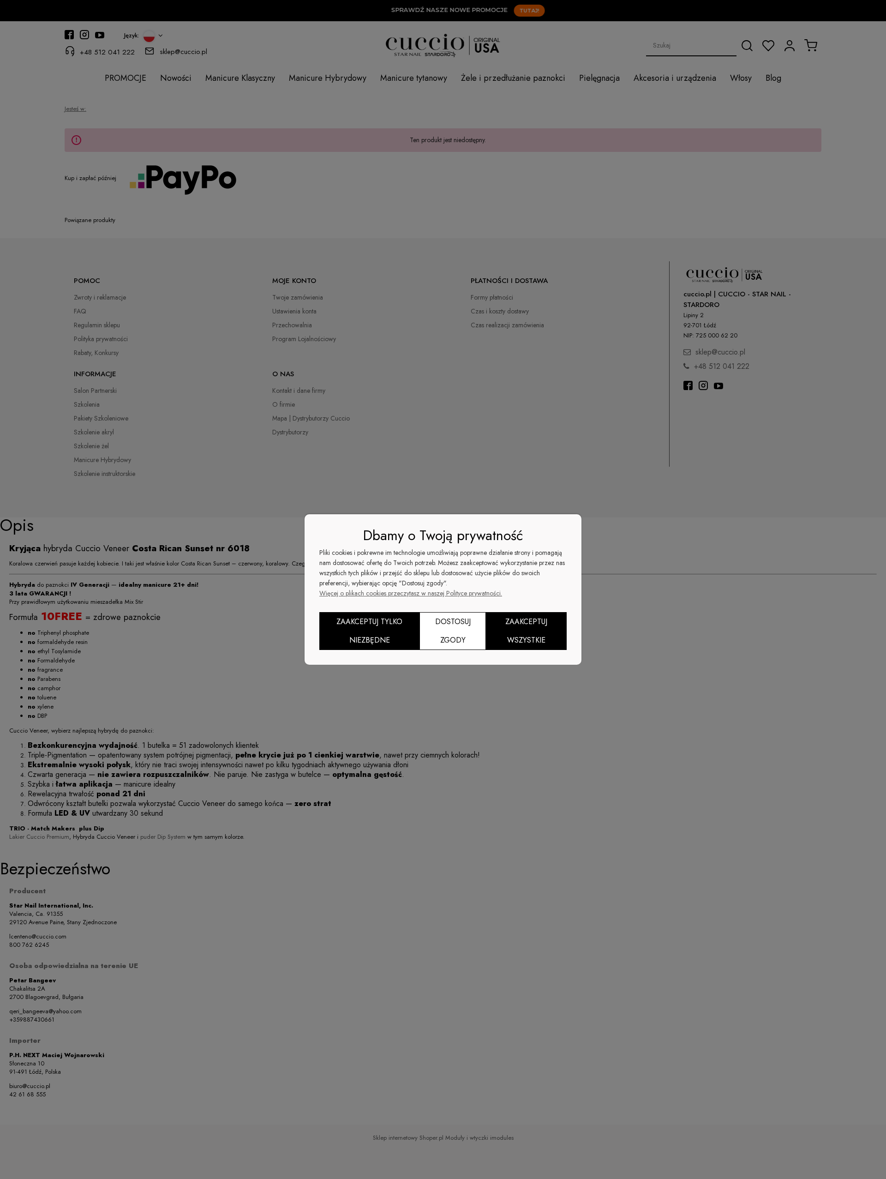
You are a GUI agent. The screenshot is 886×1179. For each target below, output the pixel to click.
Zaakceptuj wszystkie (526, 630)
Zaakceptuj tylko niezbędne (369, 630)
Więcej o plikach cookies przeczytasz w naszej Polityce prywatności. (410, 593)
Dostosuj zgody (453, 630)
